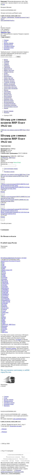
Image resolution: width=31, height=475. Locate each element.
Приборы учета (8, 99)
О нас (5, 41)
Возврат (17, 460)
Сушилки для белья (9, 82)
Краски (6, 108)
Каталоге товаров (11, 348)
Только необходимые (14, 473)
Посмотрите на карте (15, 426)
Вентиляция (7, 93)
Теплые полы (7, 94)
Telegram (4, 429)
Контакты (7, 49)
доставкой (18, 339)
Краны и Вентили (9, 79)
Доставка (12, 460)
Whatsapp (4, 431)
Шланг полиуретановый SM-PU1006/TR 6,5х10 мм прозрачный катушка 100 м (15, 187)
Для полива (7, 91)
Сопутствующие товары (11, 168)
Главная (6, 40)
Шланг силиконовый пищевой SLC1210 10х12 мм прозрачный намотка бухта (15, 212)
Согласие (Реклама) (25, 460)
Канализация (7, 76)
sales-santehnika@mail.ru (7, 20)
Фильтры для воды (9, 81)
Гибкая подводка (8, 72)
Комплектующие (8, 100)
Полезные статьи (9, 47)
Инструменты (8, 96)
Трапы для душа (8, 78)
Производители (8, 44)
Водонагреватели (9, 102)
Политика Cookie (24, 459)
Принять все (4, 473)
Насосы (6, 90)
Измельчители (8, 68)
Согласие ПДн (5, 460)
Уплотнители (7, 97)
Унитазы (6, 62)
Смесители (7, 67)
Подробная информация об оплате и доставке (13, 258)
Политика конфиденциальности (10, 459)
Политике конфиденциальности (11, 471)
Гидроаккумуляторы (9, 103)
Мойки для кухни (9, 70)
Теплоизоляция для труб (11, 106)
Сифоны (6, 64)
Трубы (6, 73)
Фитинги (6, 75)
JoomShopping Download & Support (10, 261)
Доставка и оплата (9, 46)
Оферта (23, 457)
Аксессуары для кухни (10, 87)
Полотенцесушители (10, 85)
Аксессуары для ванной (10, 88)
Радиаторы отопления (10, 105)
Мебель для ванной (9, 84)
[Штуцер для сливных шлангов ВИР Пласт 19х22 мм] (15, 131)
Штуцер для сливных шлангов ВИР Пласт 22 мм (14, 176)
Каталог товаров (8, 43)
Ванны (6, 59)
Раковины (7, 65)
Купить (3, 179)
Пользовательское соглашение (13, 457)
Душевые (6, 61)
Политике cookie (19, 471)
